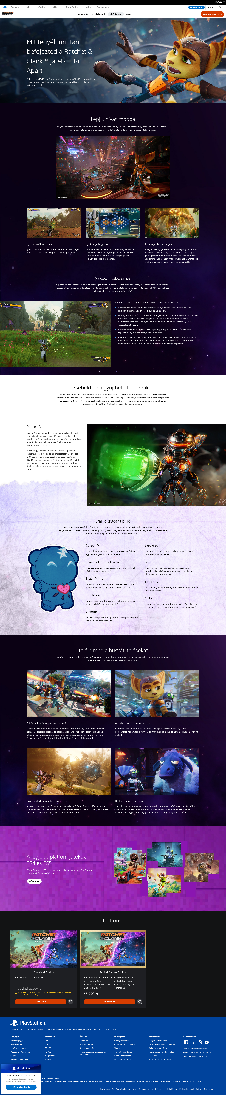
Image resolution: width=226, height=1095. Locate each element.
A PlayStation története (20, 1059)
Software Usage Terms (206, 1089)
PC (136, 14)
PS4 (46, 1044)
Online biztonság (87, 1048)
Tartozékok (71, 7)
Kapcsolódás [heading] (189, 1036)
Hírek (87, 7)
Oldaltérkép (172, 1089)
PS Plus (54, 7)
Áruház (14, 7)
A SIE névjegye (16, 1040)
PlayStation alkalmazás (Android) (197, 1052)
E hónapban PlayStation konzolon (35, 1029)
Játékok (39, 7)
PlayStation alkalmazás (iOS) (195, 1048)
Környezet (84, 1040)
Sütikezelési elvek (186, 1089)
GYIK (128, 14)
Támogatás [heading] (119, 1036)
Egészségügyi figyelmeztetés (161, 1052)
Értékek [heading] (83, 1036)
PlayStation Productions (20, 1052)
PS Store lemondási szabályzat (162, 1044)
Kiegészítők (50, 1055)
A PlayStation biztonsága (124, 1044)
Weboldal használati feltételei (152, 1089)
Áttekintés (83, 14)
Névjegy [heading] (14, 1036)
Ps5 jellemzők (99, 14)
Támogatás (102, 7)
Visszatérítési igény (122, 1059)
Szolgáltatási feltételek (158, 1040)
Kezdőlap (14, 1029)
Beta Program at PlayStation (195, 1056)
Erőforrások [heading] (154, 1036)
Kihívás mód (116, 14)
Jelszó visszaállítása (122, 1055)
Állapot (117, 1048)
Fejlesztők (153, 1055)
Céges (13, 1055)
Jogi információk (107, 1089)
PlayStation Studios (18, 1048)
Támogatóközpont (122, 1040)
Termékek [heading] (50, 1036)
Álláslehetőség (16, 1044)
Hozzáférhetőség (87, 1044)
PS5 (27, 7)
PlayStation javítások (123, 1052)
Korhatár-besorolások (158, 1048)
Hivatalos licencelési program (161, 1059)
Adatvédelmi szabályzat (126, 1089)
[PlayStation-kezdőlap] (5, 7)
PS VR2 (48, 1048)
